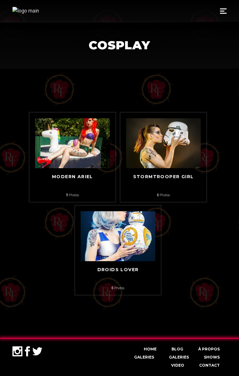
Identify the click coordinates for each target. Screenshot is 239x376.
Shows (212, 357)
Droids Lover (118, 269)
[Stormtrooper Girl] (163, 142)
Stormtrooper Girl (163, 176)
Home (150, 349)
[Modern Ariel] (72, 142)
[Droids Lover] (118, 235)
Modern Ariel (72, 176)
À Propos (209, 349)
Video (177, 365)
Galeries (144, 357)
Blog (177, 349)
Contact (209, 365)
